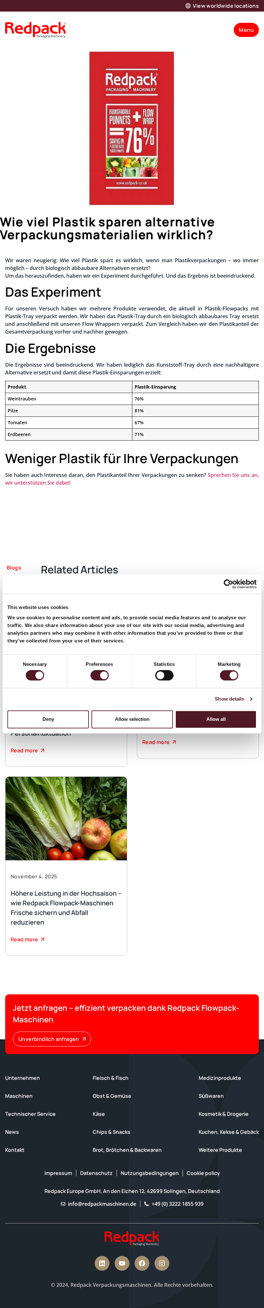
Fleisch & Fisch (110, 1077)
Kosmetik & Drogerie (224, 1113)
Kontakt (14, 1149)
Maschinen (19, 1095)
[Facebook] (142, 1263)
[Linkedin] (102, 1263)
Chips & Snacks (111, 1131)
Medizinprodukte (220, 1077)
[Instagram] (162, 1263)
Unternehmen (22, 1077)
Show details (229, 699)
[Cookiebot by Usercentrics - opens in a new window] (228, 584)
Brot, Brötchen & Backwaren (127, 1149)
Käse (99, 1113)
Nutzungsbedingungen (150, 1173)
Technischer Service (30, 1113)
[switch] (99, 675)
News (12, 1131)
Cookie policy (203, 1173)
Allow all (216, 719)
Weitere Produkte (220, 1149)
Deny (48, 719)
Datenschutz (96, 1173)
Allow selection (132, 719)
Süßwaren (211, 1095)
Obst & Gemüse (112, 1095)
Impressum (58, 1173)
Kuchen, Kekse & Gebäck (229, 1131)
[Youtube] (122, 1263)
